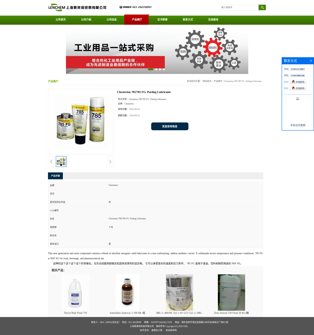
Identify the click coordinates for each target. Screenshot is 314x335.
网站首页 (207, 81)
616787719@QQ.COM (161, 322)
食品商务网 (171, 330)
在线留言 (213, 19)
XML (185, 326)
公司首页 (61, 19)
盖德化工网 (156, 330)
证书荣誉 (162, 19)
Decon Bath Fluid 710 (75, 313)
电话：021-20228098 (131, 322)
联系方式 (188, 19)
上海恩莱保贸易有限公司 (142, 326)
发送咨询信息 (169, 126)
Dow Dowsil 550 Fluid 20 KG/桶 (231, 313)
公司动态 (111, 19)
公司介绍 (86, 19)
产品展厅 (137, 19)
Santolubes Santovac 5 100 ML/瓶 (127, 313)
